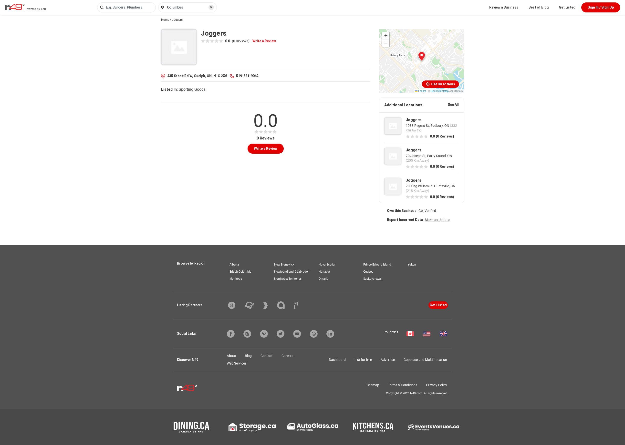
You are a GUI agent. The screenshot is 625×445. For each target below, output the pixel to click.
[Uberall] (253, 305)
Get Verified (427, 211)
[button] (421, 56)
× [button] (211, 7)
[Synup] (269, 305)
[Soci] (296, 305)
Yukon (412, 264)
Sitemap (373, 385)
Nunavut (324, 271)
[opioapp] (314, 333)
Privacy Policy (436, 385)
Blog (248, 356)
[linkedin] (330, 333)
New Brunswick (284, 264)
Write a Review (264, 41)
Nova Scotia (327, 264)
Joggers (413, 120)
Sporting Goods (192, 89)
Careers (287, 356)
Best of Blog (539, 7)
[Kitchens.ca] (373, 427)
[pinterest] (264, 333)
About (231, 356)
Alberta (234, 264)
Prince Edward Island (377, 264)
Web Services (237, 363)
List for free (363, 360)
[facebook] (231, 333)
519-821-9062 (247, 76)
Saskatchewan (373, 278)
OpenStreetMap (440, 91)
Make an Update (437, 220)
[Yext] (235, 305)
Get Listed (567, 7)
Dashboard (337, 360)
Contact (266, 356)
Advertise (388, 360)
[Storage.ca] (252, 427)
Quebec (368, 271)
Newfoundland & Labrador (291, 271)
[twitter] (280, 333)
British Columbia (240, 271)
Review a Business (503, 7)
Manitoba (235, 278)
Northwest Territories (288, 278)
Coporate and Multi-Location (425, 360)
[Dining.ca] (191, 427)
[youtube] (297, 333)
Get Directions (442, 84)
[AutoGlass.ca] (312, 427)
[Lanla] (284, 305)
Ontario (323, 278)
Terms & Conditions (402, 385)
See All (453, 105)
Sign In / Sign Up (601, 7)
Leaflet (421, 91)
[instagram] (247, 333)
